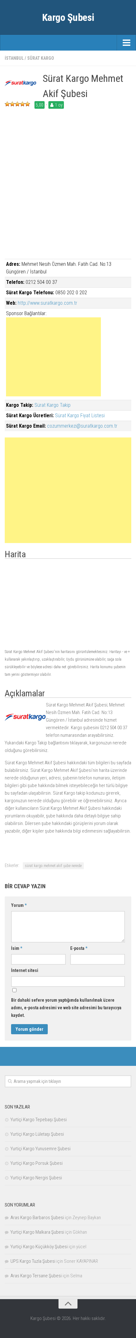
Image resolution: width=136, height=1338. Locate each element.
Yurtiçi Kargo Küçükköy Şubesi (39, 1246)
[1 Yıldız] (7, 104)
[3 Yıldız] (17, 104)
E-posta (78, 948)
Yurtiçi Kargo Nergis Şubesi (36, 1178)
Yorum (19, 905)
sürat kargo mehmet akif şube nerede (53, 866)
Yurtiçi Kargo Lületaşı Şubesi (37, 1134)
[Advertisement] (68, 191)
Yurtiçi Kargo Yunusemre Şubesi (40, 1149)
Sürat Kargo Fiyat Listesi (80, 415)
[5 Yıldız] (27, 104)
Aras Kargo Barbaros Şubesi (37, 1217)
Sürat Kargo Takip (52, 405)
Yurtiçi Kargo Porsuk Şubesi (36, 1163)
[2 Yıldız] (12, 104)
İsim (16, 948)
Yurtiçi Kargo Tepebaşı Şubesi (38, 1119)
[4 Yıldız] (22, 104)
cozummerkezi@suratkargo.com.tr (82, 426)
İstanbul (14, 58)
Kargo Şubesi (68, 17)
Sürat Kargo (40, 58)
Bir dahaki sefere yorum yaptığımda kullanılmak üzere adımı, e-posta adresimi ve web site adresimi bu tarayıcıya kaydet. (66, 1008)
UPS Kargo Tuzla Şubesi (32, 1261)
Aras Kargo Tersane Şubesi (36, 1276)
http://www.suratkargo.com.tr (47, 303)
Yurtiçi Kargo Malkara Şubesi (37, 1232)
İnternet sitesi (24, 970)
